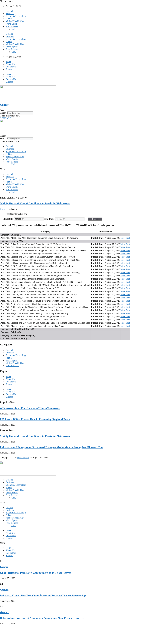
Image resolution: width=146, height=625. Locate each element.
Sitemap (9, 69)
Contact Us (11, 66)
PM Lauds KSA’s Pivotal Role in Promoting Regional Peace (35, 419)
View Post (125, 238)
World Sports (12, 24)
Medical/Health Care (15, 21)
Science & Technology (16, 16)
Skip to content (7, 1)
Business (10, 13)
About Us (10, 64)
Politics (9, 18)
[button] (73, 110)
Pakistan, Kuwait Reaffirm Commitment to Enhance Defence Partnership (43, 595)
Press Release (12, 26)
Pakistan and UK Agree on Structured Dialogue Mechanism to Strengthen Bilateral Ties (51, 447)
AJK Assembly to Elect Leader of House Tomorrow (30, 408)
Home (8, 61)
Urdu (13, 29)
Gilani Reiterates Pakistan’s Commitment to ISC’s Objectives (35, 572)
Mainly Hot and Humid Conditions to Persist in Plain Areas (35, 203)
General (9, 11)
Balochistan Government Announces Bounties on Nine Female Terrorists (42, 618)
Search (3, 113)
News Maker (23, 457)
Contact (4, 104)
